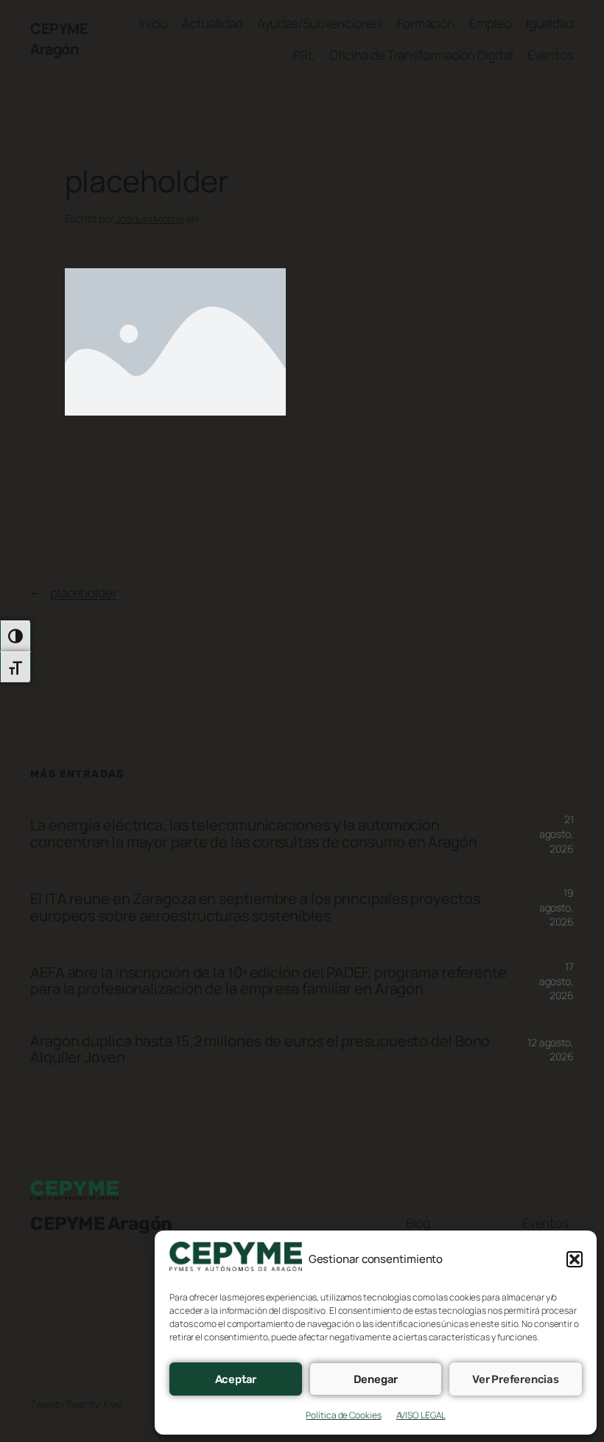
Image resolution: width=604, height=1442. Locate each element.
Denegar (376, 1379)
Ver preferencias (515, 1379)
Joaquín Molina (150, 218)
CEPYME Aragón (59, 38)
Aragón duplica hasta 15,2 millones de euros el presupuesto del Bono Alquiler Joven (260, 1049)
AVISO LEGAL (421, 1415)
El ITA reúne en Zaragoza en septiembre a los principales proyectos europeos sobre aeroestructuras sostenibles (255, 907)
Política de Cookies (343, 1415)
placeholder (83, 592)
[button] (574, 1259)
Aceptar (236, 1379)
